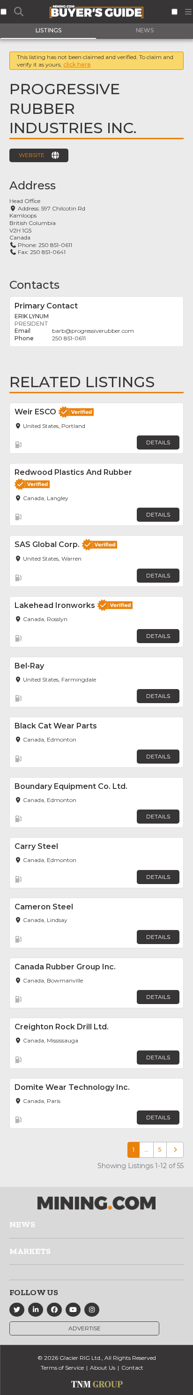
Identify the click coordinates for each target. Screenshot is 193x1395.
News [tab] (145, 30)
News (22, 1224)
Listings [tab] (48, 30)
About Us (102, 1367)
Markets (30, 1251)
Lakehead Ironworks (55, 605)
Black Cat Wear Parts (56, 725)
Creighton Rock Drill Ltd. (62, 1026)
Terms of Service (62, 1367)
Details (158, 442)
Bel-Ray (29, 665)
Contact (132, 1367)
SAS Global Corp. (47, 544)
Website (32, 154)
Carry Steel (36, 846)
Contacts (34, 285)
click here (77, 64)
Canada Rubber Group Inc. (65, 966)
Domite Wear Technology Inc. (72, 1087)
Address (32, 185)
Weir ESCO (35, 411)
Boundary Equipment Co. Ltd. (71, 786)
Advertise (84, 1328)
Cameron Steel (44, 906)
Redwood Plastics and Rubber (73, 472)
